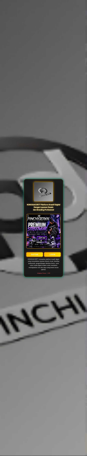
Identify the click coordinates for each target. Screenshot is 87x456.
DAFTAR (34, 254)
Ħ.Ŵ (49, 273)
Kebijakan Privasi (41, 273)
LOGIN (52, 254)
